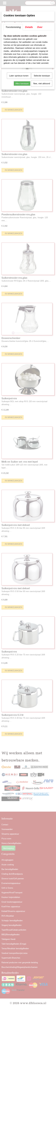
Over (39, 27)
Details (29, 27)
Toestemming (13, 27)
